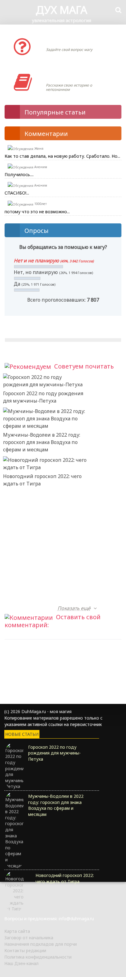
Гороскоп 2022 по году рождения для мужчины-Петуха (43, 397)
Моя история (64, 76)
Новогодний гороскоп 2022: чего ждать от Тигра (42, 480)
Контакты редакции (25, 950)
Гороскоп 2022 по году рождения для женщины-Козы (43, 597)
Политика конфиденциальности (38, 957)
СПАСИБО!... (17, 193)
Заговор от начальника (28, 937)
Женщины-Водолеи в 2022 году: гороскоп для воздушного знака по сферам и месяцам (42, 525)
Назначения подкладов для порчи (40, 944)
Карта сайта (17, 931)
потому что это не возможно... (37, 211)
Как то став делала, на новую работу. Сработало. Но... (62, 156)
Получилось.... (19, 174)
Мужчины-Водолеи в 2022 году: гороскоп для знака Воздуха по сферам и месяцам (41, 442)
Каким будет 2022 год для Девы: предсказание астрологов (42, 563)
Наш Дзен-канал (21, 963)
